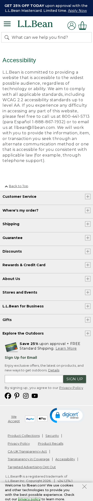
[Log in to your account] (71, 25)
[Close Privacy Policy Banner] (84, 487)
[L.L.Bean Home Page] (42, 25)
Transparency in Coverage (29, 459)
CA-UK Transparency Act (27, 451)
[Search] (8, 37)
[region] (46, 8)
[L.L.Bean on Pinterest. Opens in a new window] (17, 395)
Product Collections (24, 436)
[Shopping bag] (84, 25)
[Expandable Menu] (7, 24)
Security (52, 436)
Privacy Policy (71, 388)
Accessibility (65, 459)
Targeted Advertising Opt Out (32, 467)
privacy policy (29, 499)
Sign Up (74, 379)
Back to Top (18, 186)
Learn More (66, 348)
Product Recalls (50, 443)
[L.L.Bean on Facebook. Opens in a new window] (8, 395)
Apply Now (77, 10)
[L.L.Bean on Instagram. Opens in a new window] (26, 395)
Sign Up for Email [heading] (21, 357)
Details (53, 370)
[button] (67, 415)
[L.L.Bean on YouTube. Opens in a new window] (34, 395)
